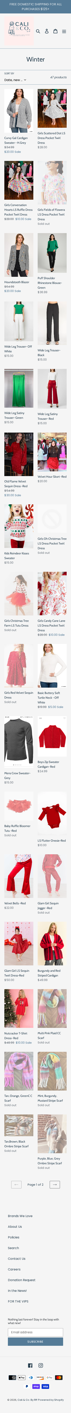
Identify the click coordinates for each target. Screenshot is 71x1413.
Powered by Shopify (51, 1400)
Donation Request (22, 1280)
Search (13, 1248)
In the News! (17, 1290)
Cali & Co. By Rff (27, 1400)
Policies (13, 1237)
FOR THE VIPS (18, 1301)
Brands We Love (20, 1216)
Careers (14, 1269)
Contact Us (16, 1258)
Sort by (9, 73)
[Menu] (64, 30)
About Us (15, 1226)
